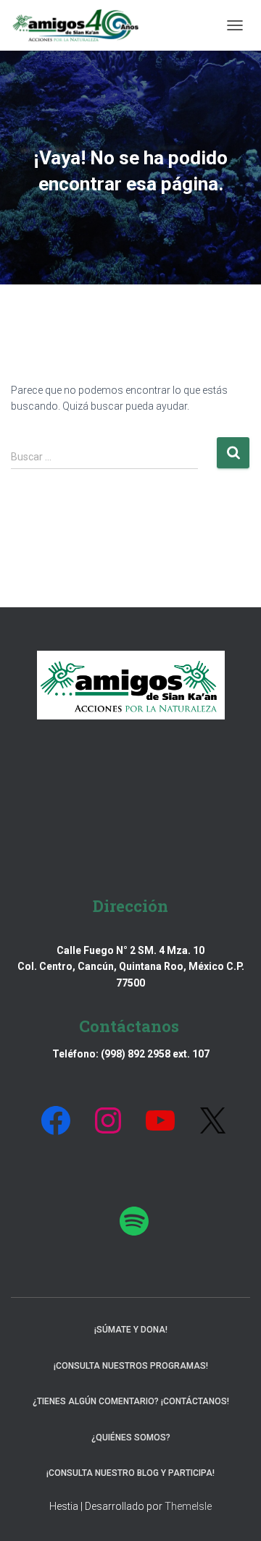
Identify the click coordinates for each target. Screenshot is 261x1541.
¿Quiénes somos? (130, 1437)
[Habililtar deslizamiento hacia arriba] (232, 1512)
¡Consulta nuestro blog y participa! (130, 1473)
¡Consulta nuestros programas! (131, 1366)
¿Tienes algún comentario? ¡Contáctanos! (131, 1401)
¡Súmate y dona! (130, 1330)
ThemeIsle (188, 1506)
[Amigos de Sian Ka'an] (81, 25)
